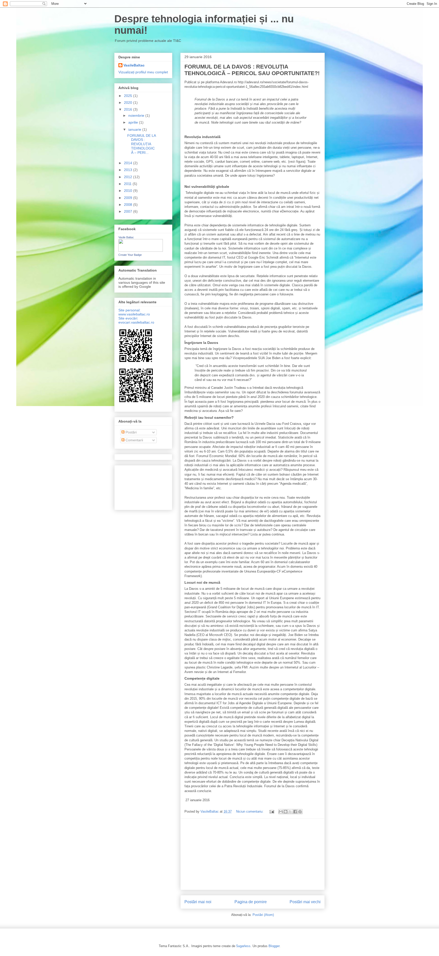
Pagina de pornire (250, 902)
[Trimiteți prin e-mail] (280, 811)
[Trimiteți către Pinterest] (300, 811)
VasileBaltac (134, 65)
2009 (128, 198)
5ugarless (243, 946)
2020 (128, 102)
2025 (128, 96)
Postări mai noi (197, 902)
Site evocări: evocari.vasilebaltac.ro (136, 320)
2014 (128, 163)
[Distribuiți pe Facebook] (295, 811)
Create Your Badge (130, 254)
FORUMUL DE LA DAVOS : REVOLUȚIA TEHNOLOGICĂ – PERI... (141, 144)
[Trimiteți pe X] (290, 811)
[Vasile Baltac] (140, 250)
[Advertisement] (252, 854)
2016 (128, 109)
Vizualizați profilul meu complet (143, 72)
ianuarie (135, 129)
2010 (128, 191)
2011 (128, 184)
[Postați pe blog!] (285, 811)
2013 (128, 170)
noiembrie (136, 115)
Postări (130, 432)
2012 (128, 177)
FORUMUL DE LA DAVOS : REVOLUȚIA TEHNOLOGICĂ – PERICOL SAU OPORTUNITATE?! (252, 69)
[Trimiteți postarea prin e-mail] (271, 811)
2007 (128, 211)
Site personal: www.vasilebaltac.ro (134, 312)
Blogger (274, 946)
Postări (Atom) (263, 915)
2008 (128, 205)
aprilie (133, 122)
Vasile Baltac (126, 237)
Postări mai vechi (305, 902)
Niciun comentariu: (250, 811)
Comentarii (133, 440)
